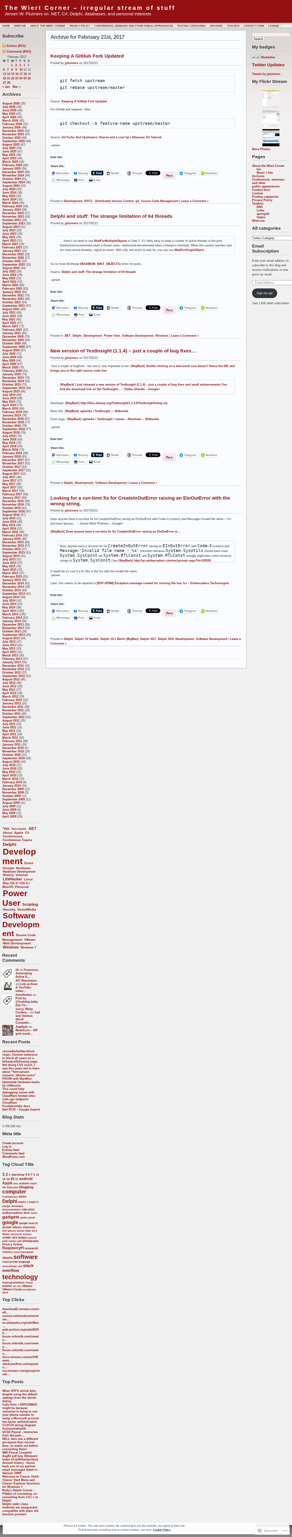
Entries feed (10, 1150)
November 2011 (13, 710)
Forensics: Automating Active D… (27, 973)
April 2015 (9, 569)
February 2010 (12, 782)
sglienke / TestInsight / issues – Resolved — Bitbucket (120, 419)
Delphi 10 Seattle (87, 639)
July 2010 (9, 765)
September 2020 (13, 347)
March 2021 (10, 326)
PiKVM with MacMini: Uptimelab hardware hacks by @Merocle (21, 1082)
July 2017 (9, 477)
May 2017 (8, 484)
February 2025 (12, 165)
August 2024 (11, 185)
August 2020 (11, 350)
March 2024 (10, 203)
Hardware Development (19, 871)
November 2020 (13, 340)
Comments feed (13, 1153)
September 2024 (13, 182)
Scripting (30, 904)
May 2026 (8, 113)
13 (4, 74)
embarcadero (12, 1213)
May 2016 (8, 525)
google (10, 1222)
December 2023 (13, 213)
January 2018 (11, 456)
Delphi (9, 844)
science (7, 1252)
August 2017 (11, 473)
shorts (7, 1258)
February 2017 (12, 494)
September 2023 (13, 223)
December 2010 (13, 748)
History (8, 875)
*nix (6, 829)
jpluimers (71, 63)
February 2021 (12, 329)
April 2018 (9, 446)
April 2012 (9, 693)
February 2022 (12, 288)
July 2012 (9, 683)
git (137, 201)
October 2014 (11, 590)
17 (21, 74)
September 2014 (13, 593)
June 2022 (9, 275)
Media (5, 1234)
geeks (23, 1217)
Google (8, 868)
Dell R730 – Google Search (21, 1109)
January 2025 (11, 168)
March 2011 (10, 737)
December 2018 (13, 419)
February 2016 (12, 535)
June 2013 (9, 645)
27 (4, 82)
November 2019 (13, 381)
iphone (12, 1230)
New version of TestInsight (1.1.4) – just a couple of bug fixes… (123, 351)
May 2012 (8, 689)
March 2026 (10, 120)
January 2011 (11, 744)
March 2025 (10, 161)
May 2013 (8, 648)
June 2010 (9, 768)
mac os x (31, 1230)
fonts (34, 1213)
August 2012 (11, 679)
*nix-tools (18, 829)
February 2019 (12, 412)
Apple (18, 832)
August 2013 (11, 638)
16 (16, 74)
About (7, 832)
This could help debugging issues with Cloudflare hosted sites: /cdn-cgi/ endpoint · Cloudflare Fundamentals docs (19, 1097)
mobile (6, 1237)
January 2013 (11, 662)
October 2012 (11, 672)
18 (25, 74)
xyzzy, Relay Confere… (24, 1010)
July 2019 (9, 395)
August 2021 (11, 309)
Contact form (254, 25)
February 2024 (12, 206)
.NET (32, 829)
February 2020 (12, 371)
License (273, 25)
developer (17, 1206)
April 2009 (9, 816)
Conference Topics (17, 840)
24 (21, 78)
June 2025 (9, 151)
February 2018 (12, 453)
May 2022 (8, 278)
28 (8, 82)
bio (259, 169)
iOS (4, 1230)
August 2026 (11, 103)
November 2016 (13, 504)
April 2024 (9, 199)
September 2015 (13, 552)
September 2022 (13, 264)
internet (29, 1227)
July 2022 (9, 271)
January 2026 (11, 127)
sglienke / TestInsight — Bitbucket (104, 411)
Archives (216, 25)
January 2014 (11, 621)
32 (16, 1179)
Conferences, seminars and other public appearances (133, 25)
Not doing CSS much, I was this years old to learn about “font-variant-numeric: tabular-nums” (20, 1070)
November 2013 (13, 628)
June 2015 (9, 563)
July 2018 (9, 436)
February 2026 (12, 124)
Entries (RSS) (16, 46)
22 (12, 78)
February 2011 (12, 741)
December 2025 (13, 131)
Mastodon (268, 57)
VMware (29, 939)
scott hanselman (23, 1252)
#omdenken (24, 994)
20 (4, 78)
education (28, 1209)
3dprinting (17, 1174)
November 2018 (13, 422)
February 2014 (12, 617)
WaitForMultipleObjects (110, 240)
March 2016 (10, 532)
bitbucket (12, 1187)
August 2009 (11, 802)
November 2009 (13, 792)
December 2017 (13, 460)
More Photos (261, 149)
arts (15, 1183)
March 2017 (10, 491)
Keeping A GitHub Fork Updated (87, 56)
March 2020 (10, 367)
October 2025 (11, 137)
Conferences (13, 836)
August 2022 (11, 268)
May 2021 (8, 319)
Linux (28, 879)
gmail (31, 1217)
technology (20, 1277)
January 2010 (11, 785)
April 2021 (9, 323)
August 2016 (11, 515)
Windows (11, 947)
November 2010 (13, 751)
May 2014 (8, 607)
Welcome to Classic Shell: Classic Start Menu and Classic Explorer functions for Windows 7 (21, 1482)
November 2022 (13, 257)
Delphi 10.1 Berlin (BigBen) (119, 639)
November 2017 (13, 463)
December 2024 (13, 172)
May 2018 (8, 443)
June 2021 (9, 316)
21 (8, 78)
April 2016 (9, 528)
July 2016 (9, 518)
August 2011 (10, 720)
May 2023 (8, 237)
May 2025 (8, 155)
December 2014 (13, 583)
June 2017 (9, 480)
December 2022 (13, 254)
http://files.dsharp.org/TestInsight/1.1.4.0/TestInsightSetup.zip (124, 403)
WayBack (137, 366)
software (25, 1257)
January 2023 (11, 251)
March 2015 (10, 573)
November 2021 (13, 299)
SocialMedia (26, 909)
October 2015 (11, 549)
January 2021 (11, 333)
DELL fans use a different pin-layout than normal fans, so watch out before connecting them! (20, 1444)
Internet (22, 875)
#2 (17, 970)
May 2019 (8, 401)
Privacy (7, 1244)
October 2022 (11, 261)
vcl (14, 1286)
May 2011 (8, 731)
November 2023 (13, 216)
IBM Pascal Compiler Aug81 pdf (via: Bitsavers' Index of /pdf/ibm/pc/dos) (20, 1456)
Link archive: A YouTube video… (27, 987)
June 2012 (9, 686)
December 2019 (13, 377)
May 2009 (8, 813)
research (31, 1248)
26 (29, 78)
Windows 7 (28, 947)
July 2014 (9, 600)
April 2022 (9, 281)
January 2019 (11, 415)
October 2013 (11, 631)
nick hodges (20, 1237)
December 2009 (13, 789)
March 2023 (10, 244)
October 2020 (11, 343)
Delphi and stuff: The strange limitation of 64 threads (111, 216)
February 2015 (12, 576)
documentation (11, 1209)
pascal (32, 1237)
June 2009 (9, 809)
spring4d (263, 214)
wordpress (29, 1289)
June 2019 (9, 398)
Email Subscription (265, 248)
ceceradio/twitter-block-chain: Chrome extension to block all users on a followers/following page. (20, 1056)
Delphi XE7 (148, 639)
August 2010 (11, 761)
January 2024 (11, 209)
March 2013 (10, 655)
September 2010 (13, 758)
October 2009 (11, 796)
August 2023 (11, 227)
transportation (13, 1282)
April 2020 (9, 364)
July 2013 (9, 641)
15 (12, 74)
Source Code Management (159, 201)
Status (261, 217)
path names (9, 1241)
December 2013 (13, 624)
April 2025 (9, 158)
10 (21, 69)
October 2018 (11, 425)
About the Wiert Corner (47, 25)
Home (6, 25)
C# (27, 832)
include (7, 1227)
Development (19, 856)
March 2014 (10, 614)
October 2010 (11, 755)
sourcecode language (16, 1261)
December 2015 (13, 542)
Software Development (20, 924)
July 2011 (8, 724)
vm (19, 1286)
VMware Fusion (12, 1289)
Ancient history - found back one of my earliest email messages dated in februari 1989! (19, 1468)
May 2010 (8, 772)
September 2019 (13, 388)
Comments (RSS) (19, 51)
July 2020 (9, 353)
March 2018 (10, 449)
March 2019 (10, 408)
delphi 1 (23, 1202)
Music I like (265, 172)
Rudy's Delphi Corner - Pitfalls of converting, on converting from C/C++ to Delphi (20, 1495)
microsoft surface (20, 1234)
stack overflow (18, 1268)
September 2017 (13, 470)
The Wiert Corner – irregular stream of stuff (90, 8)
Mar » (16, 86)
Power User (14, 898)
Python (17, 1244)
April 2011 (9, 734)
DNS (260, 207)
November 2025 (13, 134)
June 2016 (9, 521)
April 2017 (9, 487)
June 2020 (9, 357)
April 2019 (9, 405)
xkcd (5, 1292)
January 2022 (11, 292)
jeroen (20, 1230)
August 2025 (11, 144)
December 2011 (12, 707)
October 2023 (11, 220)
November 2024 (13, 175)
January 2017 (11, 497)
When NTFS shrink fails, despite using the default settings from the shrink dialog (19, 1396)
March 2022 (10, 285)
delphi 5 (33, 1202)
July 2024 (9, 189)
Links (260, 210)
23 (16, 78)
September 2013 (13, 635)
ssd (20, 1266)
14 (8, 74)
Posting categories (191, 25)
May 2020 (8, 360)
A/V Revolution (26, 980)
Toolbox (233, 25)
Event (28, 863)
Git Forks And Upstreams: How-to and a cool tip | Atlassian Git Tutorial (112, 137)
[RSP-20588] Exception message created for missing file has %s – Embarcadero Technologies (163, 583)
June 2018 (9, 439)
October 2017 (11, 467)
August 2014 (11, 597)
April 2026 (9, 117)
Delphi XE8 (166, 639)
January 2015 (11, 580)
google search (28, 1223)
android (26, 1179)
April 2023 (9, 240)
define (22, 1196)
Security (9, 909)
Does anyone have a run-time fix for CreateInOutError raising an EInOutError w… (123, 531)
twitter (7, 1286)
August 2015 (11, 556)
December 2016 (13, 501)
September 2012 (13, 676)
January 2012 (11, 703)
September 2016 (13, 511)
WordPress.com (13, 1157)
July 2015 (9, 559)
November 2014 (13, 587)
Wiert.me (20, 25)
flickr (26, 1213)
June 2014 (9, 604)
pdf (19, 1241)
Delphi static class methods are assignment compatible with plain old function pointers (20, 1509)
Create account (12, 1143)
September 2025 (13, 141)
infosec (17, 1227)
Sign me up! (265, 293)
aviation (24, 1183)
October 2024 (11, 179)
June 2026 (9, 110)
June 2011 (9, 727)
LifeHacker (12, 879)
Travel (29, 1282)
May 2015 (8, 566)
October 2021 (11, 302)
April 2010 (9, 775)
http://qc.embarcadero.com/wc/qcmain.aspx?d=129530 (172, 560)
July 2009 (9, 806)
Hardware (23, 868)
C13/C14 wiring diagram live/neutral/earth (19, 1426)
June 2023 (9, 233)
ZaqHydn (22, 1026)
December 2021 (13, 295)
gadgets (10, 1217)
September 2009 (13, 799)
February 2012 (12, 700)
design (6, 1206)
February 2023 (12, 247)
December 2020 (13, 336)
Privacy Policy (79, 25)
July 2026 (9, 107)
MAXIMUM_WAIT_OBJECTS (100, 264)
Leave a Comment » (195, 201)
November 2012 (13, 669)
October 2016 (11, 508)
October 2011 (11, 713)
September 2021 (13, 305)
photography (30, 1241)
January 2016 (11, 539)
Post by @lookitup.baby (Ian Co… (27, 1001)
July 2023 (9, 230)
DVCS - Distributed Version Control (109, 201)
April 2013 (9, 652)
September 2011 (13, 717)
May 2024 (8, 196)
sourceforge (9, 1266)
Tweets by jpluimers (266, 74)
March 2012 (10, 696)
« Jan (6, 86)
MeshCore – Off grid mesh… (26, 1031)
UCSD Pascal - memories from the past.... (20, 1433)
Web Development (17, 943)
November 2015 (13, 545)
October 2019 (11, 384)
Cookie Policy (162, 1530)
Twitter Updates (268, 64)
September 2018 (13, 429)
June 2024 (9, 192)
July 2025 (9, 148)
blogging (26, 1187)
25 (25, 78)
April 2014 (9, 611)
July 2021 (9, 312)
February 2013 (12, 659)
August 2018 (11, 432)
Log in (6, 1146)
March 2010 (10, 778)
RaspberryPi (13, 1248)
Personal (22, 887)
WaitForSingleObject (189, 250)
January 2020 (11, 374)
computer (14, 1192)
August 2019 (11, 391)
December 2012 (13, 665)
